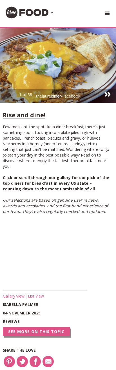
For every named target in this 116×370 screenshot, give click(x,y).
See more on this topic (36, 331)
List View (36, 296)
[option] (58, 65)
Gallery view (14, 296)
